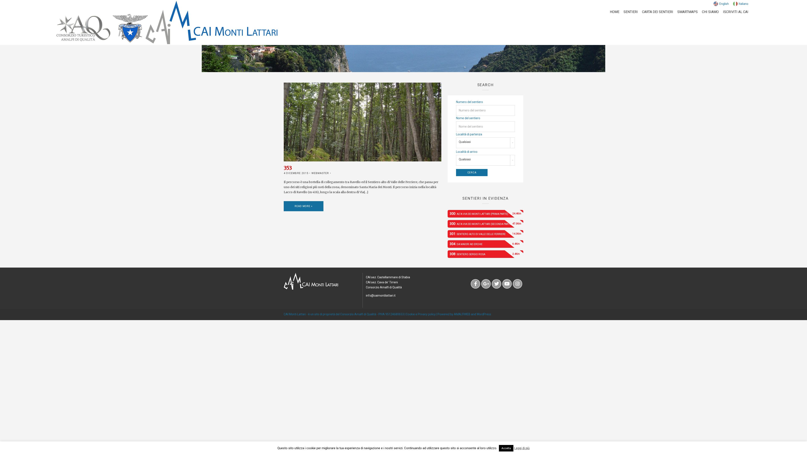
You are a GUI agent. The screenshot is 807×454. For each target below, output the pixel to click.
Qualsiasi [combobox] (465, 142)
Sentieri (631, 12)
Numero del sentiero (469, 102)
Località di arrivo (466, 151)
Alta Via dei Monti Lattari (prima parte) (485, 214)
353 (288, 168)
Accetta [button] (506, 448)
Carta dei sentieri (657, 12)
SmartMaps (687, 12)
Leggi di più (522, 448)
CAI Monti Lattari (295, 314)
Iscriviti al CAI (735, 12)
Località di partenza (469, 134)
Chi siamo (710, 12)
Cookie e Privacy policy (421, 314)
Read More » (304, 206)
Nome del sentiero (468, 118)
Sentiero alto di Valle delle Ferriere (485, 234)
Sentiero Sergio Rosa (485, 254)
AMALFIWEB (462, 314)
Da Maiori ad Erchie (485, 244)
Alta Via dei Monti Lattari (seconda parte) (485, 224)
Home (614, 12)
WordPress (484, 314)
